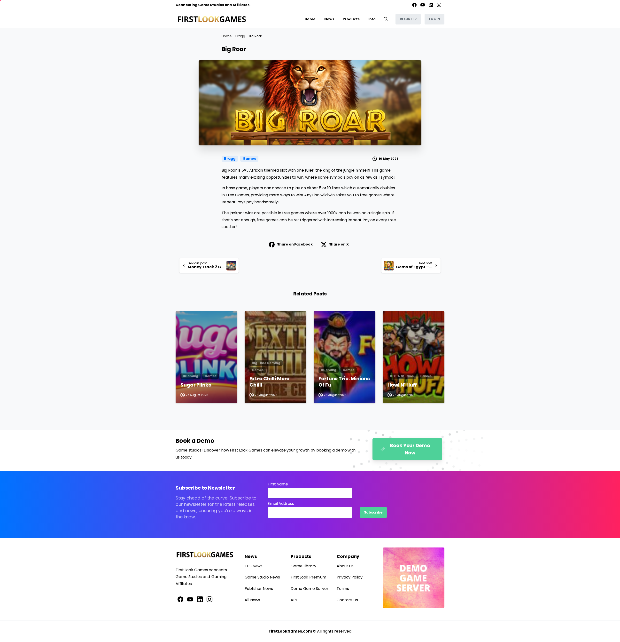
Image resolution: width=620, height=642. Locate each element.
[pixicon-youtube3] (190, 599)
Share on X (339, 244)
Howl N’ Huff (402, 385)
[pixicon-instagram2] (209, 599)
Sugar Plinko (195, 385)
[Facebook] (414, 5)
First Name (278, 484)
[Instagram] (439, 5)
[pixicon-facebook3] (180, 599)
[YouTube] (422, 5)
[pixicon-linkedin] (200, 599)
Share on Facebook (294, 244)
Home (227, 36)
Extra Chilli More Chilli (269, 382)
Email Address (281, 503)
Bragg (240, 36)
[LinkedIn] (431, 5)
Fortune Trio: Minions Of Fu (344, 382)
